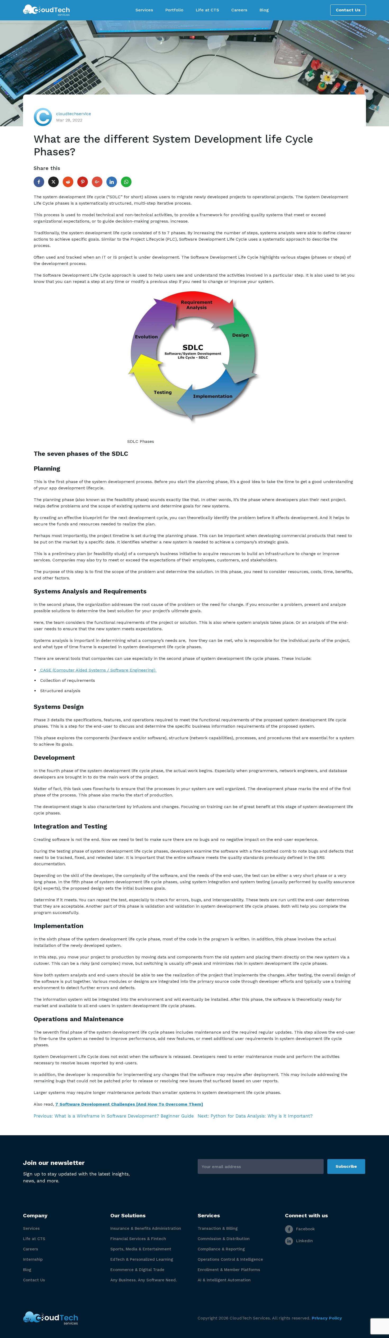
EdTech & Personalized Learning (141, 1259)
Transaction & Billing (218, 1228)
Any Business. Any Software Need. (143, 1280)
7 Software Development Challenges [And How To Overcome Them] (129, 1104)
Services (31, 1228)
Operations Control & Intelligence (230, 1259)
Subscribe (346, 1166)
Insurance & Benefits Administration (145, 1228)
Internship (33, 1259)
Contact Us (348, 9)
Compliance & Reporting (221, 1249)
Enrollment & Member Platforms (229, 1269)
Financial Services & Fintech (138, 1238)
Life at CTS (34, 1238)
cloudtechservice (73, 113)
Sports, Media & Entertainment (140, 1249)
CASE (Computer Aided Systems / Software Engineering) (98, 670)
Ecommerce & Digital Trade (137, 1269)
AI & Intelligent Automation (224, 1280)
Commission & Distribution (224, 1238)
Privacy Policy (327, 1318)
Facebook (305, 1229)
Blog (27, 1269)
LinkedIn (304, 1240)
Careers (30, 1249)
